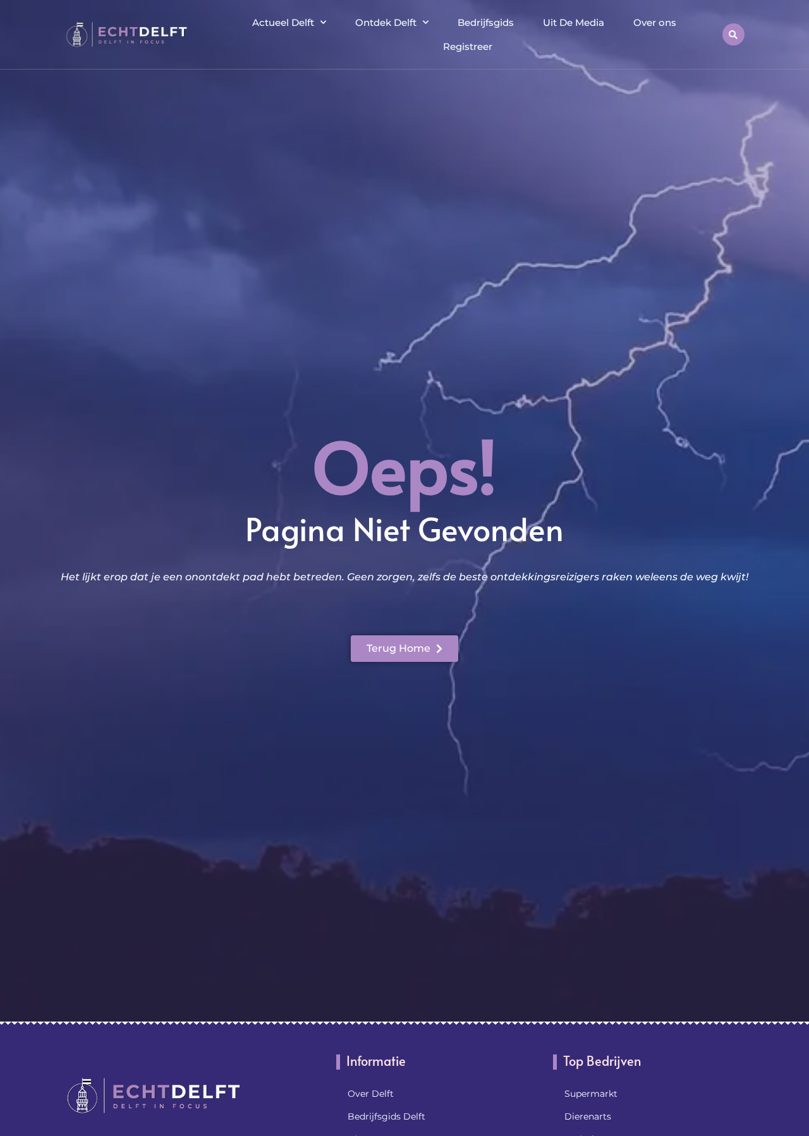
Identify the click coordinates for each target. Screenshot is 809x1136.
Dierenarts (587, 1116)
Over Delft (371, 1093)
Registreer (467, 46)
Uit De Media (573, 22)
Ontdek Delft (386, 22)
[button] (733, 34)
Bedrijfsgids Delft (386, 1116)
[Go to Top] (758, 1039)
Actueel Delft (283, 22)
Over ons (654, 22)
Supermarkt (590, 1093)
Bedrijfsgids (486, 22)
